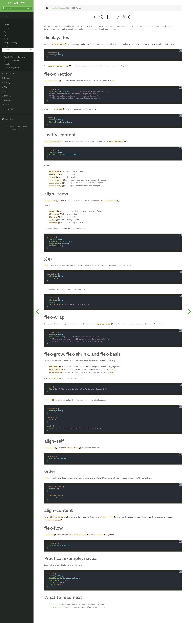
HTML (5, 16)
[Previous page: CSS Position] (37, 311)
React (6, 78)
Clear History (9, 119)
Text (5, 36)
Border (6, 39)
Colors (6, 28)
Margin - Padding (10, 43)
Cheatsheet (8, 109)
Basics (6, 25)
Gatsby (6, 87)
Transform (8, 64)
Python (6, 96)
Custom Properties (11, 68)
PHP (5, 105)
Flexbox (7, 50)
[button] (28, 9)
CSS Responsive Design (58, 607)
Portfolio (14, 129)
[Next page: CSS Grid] (189, 311)
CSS (5, 21)
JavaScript (8, 73)
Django (6, 100)
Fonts (6, 32)
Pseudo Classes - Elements (15, 57)
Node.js (6, 82)
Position (7, 46)
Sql (4, 91)
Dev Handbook (57, 8)
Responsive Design (11, 61)
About (21, 129)
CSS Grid (52, 604)
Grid (5, 53)
